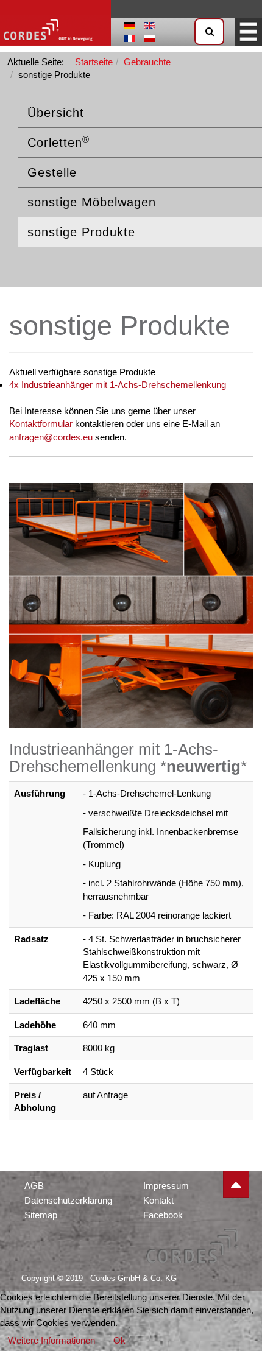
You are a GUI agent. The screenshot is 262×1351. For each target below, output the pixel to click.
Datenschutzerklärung (68, 1200)
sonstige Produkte (81, 232)
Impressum (166, 1185)
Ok (119, 1340)
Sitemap (40, 1215)
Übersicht (55, 112)
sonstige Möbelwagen (91, 202)
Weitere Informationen (51, 1340)
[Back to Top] (236, 1184)
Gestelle (52, 172)
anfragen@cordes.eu (51, 437)
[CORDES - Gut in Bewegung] (55, 23)
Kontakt (158, 1200)
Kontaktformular (41, 423)
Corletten (58, 142)
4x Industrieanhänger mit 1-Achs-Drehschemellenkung (117, 384)
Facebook (163, 1215)
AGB (34, 1185)
